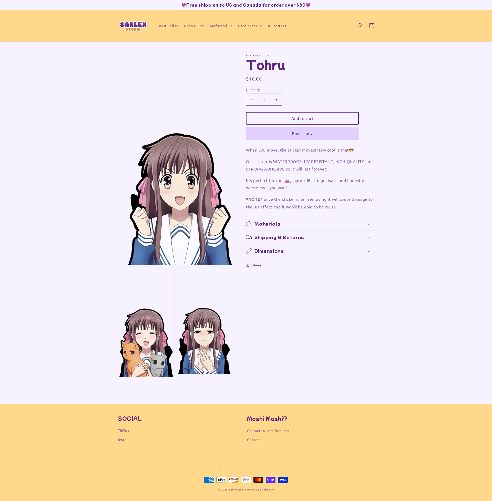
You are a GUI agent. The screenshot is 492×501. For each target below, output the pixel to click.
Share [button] (257, 265)
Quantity (253, 89)
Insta (122, 439)
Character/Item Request (268, 430)
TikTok (123, 430)
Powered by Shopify (260, 489)
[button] (220, 25)
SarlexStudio (237, 489)
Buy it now (302, 133)
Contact (254, 439)
